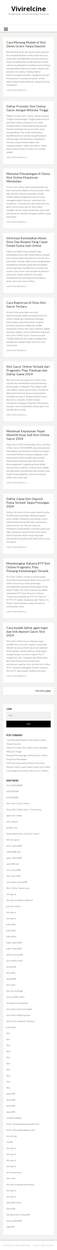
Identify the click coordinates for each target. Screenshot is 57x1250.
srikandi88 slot (13, 851)
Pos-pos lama (43, 691)
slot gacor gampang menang (20, 1184)
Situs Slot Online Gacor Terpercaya (23, 809)
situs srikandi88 (14, 845)
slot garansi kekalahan (17, 1003)
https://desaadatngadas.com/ (20, 1130)
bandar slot (11, 827)
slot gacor (11, 894)
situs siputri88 (13, 870)
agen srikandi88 (14, 858)
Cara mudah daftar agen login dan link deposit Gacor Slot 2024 (27, 631)
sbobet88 (11, 966)
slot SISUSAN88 (14, 785)
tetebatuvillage (14, 1117)
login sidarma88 (14, 942)
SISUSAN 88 (12, 791)
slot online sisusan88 (16, 882)
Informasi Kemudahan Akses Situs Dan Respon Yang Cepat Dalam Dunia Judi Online (27, 241)
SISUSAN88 (12, 797)
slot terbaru (12, 821)
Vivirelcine (28, 8)
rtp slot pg (11, 1136)
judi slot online (13, 906)
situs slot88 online (15, 997)
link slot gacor (13, 839)
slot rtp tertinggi (14, 991)
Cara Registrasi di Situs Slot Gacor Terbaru (26, 304)
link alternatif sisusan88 (18, 1214)
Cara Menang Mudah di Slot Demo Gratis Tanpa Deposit (26, 44)
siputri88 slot (12, 863)
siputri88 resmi (13, 1202)
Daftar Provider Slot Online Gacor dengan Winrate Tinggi (27, 108)
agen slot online (14, 815)
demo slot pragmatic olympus (20, 1021)
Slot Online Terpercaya (17, 888)
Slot (8, 1033)
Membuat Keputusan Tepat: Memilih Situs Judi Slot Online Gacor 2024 (27, 434)
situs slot (11, 1178)
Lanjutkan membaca (17, 90)
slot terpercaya (13, 1172)
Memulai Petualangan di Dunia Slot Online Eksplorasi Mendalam (28, 177)
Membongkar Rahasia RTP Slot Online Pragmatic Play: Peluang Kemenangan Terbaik (28, 567)
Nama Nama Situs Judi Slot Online (22, 833)
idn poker (11, 972)
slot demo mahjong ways (18, 1015)
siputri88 (10, 1093)
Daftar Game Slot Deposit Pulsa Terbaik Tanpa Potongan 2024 (27, 502)
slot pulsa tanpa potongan (19, 1009)
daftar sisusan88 (14, 954)
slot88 (9, 1142)
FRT (52, 1245)
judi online (11, 924)
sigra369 (10, 1226)
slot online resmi (14, 960)
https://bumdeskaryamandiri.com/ (23, 1124)
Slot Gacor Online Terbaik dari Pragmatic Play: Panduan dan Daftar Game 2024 (28, 370)
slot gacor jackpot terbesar (19, 900)
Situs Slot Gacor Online (17, 803)
